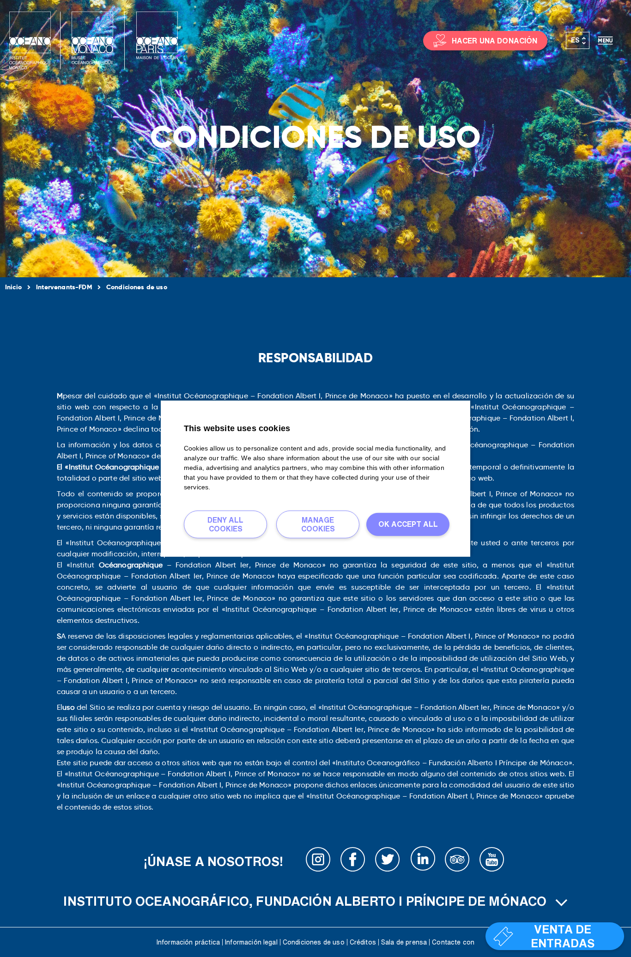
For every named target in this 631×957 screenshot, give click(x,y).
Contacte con (453, 942)
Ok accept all (408, 524)
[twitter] (387, 861)
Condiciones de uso (314, 942)
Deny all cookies (225, 524)
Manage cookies (318, 524)
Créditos (363, 942)
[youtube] (492, 861)
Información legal (251, 942)
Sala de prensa (404, 942)
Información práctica (188, 942)
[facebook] (353, 861)
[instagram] (318, 861)
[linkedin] (423, 861)
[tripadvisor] (457, 861)
